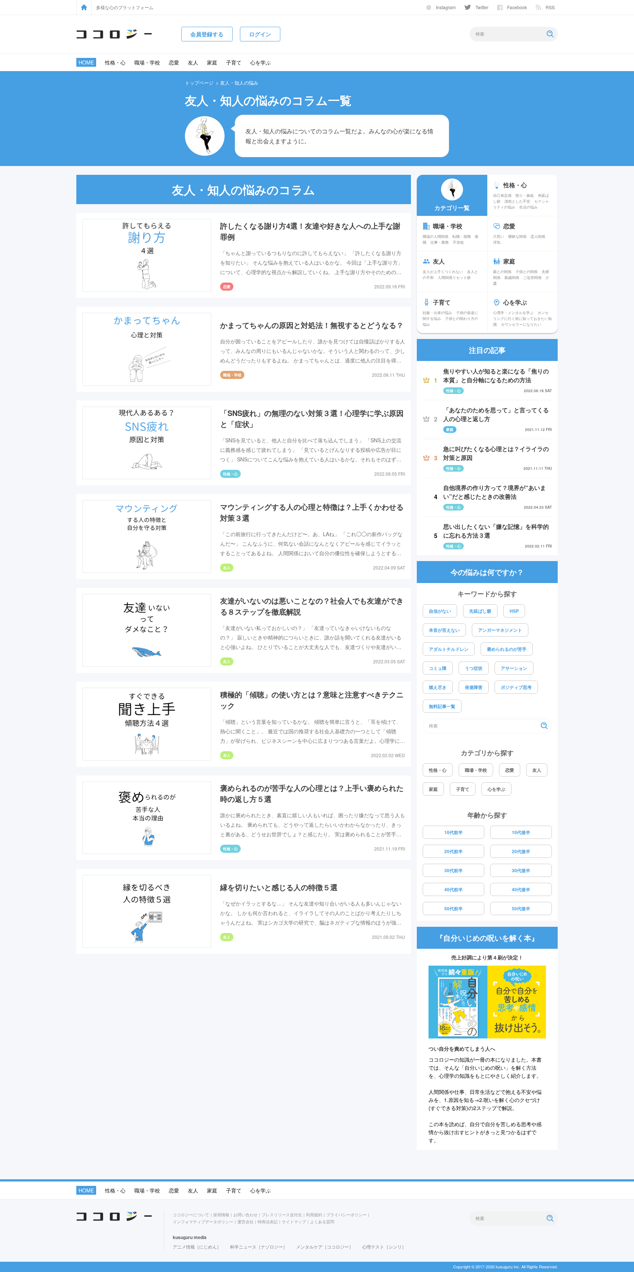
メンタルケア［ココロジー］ (324, 1246)
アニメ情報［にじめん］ (197, 1246)
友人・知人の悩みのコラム (243, 189)
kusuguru (183, 1237)
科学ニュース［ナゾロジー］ (258, 1246)
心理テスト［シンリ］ (384, 1246)
